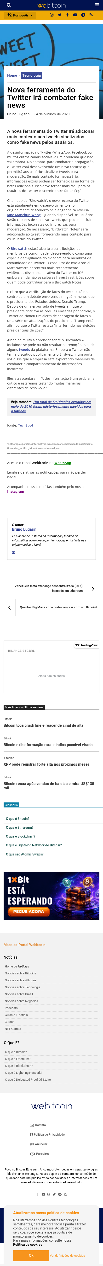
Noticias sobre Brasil (19, 994)
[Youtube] (75, 15)
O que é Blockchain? (20, 836)
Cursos (9, 1022)
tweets (24, 349)
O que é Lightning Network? (23, 1072)
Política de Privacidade (49, 1134)
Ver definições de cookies (67, 1256)
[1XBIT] (51, 896)
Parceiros (42, 1153)
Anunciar (40, 1144)
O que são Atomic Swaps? (25, 854)
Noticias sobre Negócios (21, 1001)
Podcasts (11, 1008)
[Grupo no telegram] (83, 15)
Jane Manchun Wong (24, 215)
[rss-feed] (91, 15)
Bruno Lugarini (24, 529)
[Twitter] (59, 15)
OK (31, 1255)
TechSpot (25, 425)
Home (12, 75)
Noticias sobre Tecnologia (22, 987)
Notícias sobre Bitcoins (20, 973)
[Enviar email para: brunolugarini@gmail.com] (13, 552)
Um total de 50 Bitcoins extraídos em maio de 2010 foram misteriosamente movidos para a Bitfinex (51, 406)
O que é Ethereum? (20, 827)
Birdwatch (19, 248)
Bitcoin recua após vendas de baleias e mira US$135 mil (49, 786)
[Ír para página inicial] (51, 5)
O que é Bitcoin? (17, 819)
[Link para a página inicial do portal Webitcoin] (51, 1105)
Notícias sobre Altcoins (20, 980)
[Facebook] (67, 15)
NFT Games (13, 1028)
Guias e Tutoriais (16, 1015)
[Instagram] (51, 15)
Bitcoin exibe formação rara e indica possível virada (48, 745)
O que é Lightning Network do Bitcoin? (34, 845)
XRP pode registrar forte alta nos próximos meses (47, 765)
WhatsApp (62, 462)
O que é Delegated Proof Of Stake (28, 1079)
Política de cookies (27, 1245)
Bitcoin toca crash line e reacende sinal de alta (44, 726)
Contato (40, 1125)
